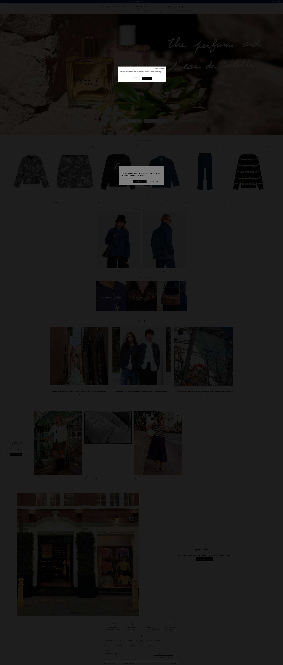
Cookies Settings (136, 78)
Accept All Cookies (147, 78)
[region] (142, 74)
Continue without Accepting (159, 68)
